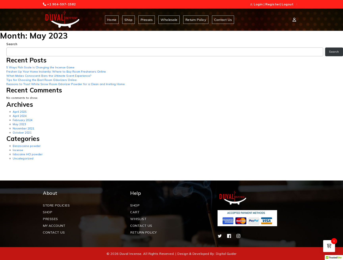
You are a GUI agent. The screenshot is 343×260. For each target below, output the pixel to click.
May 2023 (19, 124)
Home (112, 20)
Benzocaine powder (27, 146)
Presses (147, 20)
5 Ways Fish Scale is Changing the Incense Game (40, 67)
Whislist (138, 219)
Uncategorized (23, 158)
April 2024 (20, 116)
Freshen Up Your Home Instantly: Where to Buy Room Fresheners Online (56, 71)
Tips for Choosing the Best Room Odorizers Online (41, 80)
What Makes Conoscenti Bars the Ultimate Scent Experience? (48, 76)
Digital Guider (226, 254)
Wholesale (169, 20)
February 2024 (23, 120)
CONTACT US (54, 232)
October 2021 (22, 132)
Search (11, 44)
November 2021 (23, 128)
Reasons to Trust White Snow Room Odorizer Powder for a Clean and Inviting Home (65, 84)
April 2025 (20, 112)
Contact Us (223, 20)
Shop (128, 20)
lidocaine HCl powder (27, 154)
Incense (18, 150)
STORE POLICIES (56, 205)
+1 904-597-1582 (61, 4)
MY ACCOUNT (54, 226)
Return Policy (195, 20)
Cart (135, 212)
